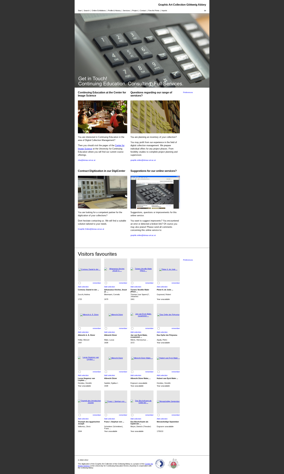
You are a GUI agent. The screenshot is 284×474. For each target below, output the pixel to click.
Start (80, 11)
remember (97, 283)
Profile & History (114, 11)
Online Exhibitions (99, 11)
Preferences (188, 92)
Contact (143, 11)
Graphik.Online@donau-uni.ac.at (91, 229)
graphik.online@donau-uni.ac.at (143, 160)
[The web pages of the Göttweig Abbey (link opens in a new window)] (173, 470)
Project (135, 11)
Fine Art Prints (153, 11)
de (205, 11)
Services (126, 11)
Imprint (164, 11)
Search (87, 11)
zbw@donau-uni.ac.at (86, 160)
